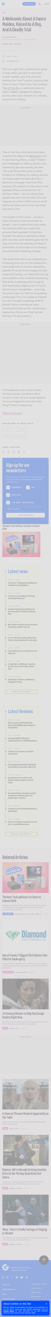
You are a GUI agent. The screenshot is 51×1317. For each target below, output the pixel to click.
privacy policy (8, 1311)
